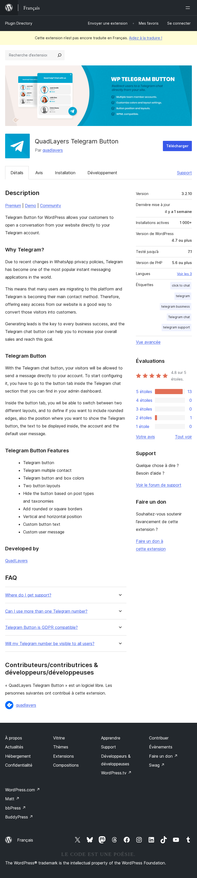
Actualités (14, 746)
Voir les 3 (184, 274)
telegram (183, 296)
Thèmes (60, 746)
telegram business (175, 306)
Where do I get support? (28, 595)
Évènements (160, 746)
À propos (13, 737)
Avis (39, 172)
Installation (65, 172)
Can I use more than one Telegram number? (46, 611)
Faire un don (163, 756)
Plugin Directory (18, 23)
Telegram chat (179, 317)
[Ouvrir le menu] (189, 7)
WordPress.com (22, 789)
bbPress (15, 808)
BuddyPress (19, 817)
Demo (30, 205)
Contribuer (159, 737)
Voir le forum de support (158, 484)
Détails (17, 172)
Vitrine (59, 737)
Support (184, 172)
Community (50, 205)
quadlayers (53, 150)
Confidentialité (18, 765)
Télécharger (177, 146)
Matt (12, 798)
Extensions (63, 756)
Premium (13, 205)
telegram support (176, 327)
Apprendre (110, 737)
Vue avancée (148, 342)
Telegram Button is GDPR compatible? (41, 627)
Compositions (66, 765)
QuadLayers (16, 560)
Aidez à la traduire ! (145, 38)
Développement (102, 172)
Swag (157, 765)
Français (25, 840)
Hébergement (18, 756)
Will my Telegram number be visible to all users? (49, 643)
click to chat (181, 285)
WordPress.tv (116, 772)
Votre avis (145, 436)
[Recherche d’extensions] (59, 55)
